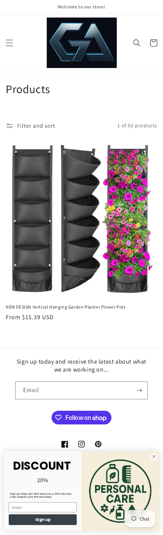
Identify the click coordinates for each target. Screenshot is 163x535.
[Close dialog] (153, 456)
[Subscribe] (139, 390)
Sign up (42, 519)
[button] (9, 43)
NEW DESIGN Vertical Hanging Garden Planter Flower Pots (65, 307)
